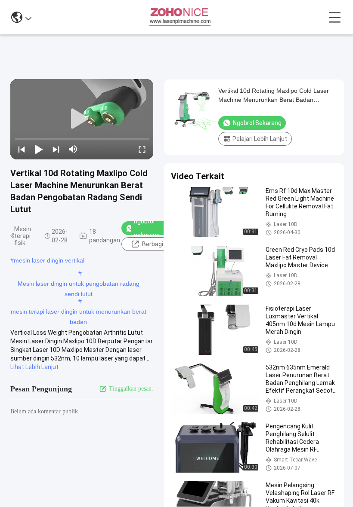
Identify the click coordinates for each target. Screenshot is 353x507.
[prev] (21, 149)
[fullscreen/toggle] (142, 149)
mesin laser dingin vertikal (49, 260)
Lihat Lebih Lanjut (34, 366)
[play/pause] (38, 149)
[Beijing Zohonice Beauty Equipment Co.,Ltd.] (179, 17)
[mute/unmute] (73, 149)
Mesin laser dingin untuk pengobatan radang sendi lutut (78, 284)
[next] (56, 149)
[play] (82, 119)
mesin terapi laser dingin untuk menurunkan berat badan (78, 312)
